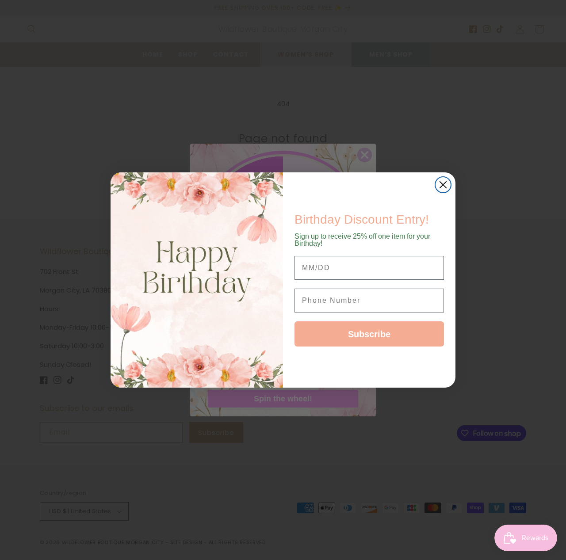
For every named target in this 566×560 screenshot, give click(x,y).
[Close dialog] (443, 185)
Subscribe (369, 334)
